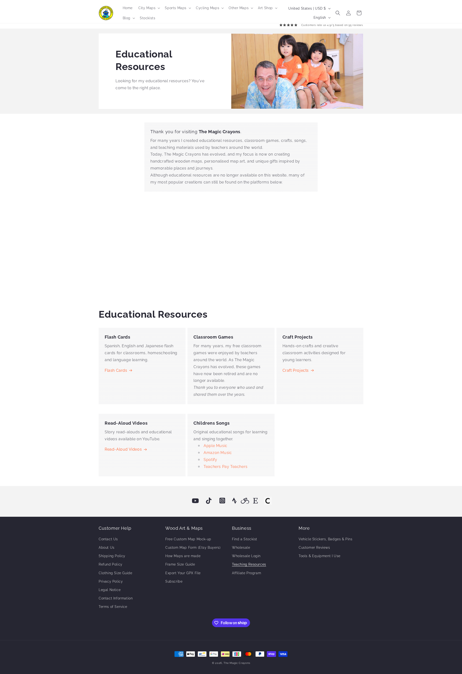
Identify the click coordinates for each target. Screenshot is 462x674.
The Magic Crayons (237, 663)
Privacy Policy (111, 581)
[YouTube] (195, 501)
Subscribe (173, 581)
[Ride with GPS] (245, 501)
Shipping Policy (112, 556)
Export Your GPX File (183, 573)
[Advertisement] (231, 248)
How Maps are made (182, 556)
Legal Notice (110, 590)
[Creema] (268, 501)
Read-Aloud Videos (123, 449)
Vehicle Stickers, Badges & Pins (326, 539)
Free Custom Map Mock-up (188, 539)
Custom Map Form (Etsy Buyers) (192, 547)
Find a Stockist (244, 539)
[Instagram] (222, 501)
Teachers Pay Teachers (226, 466)
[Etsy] (255, 501)
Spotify (210, 459)
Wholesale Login (246, 556)
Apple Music (215, 445)
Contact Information (116, 598)
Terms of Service (113, 607)
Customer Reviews (314, 547)
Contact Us (108, 539)
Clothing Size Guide (115, 573)
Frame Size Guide (180, 564)
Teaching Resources (249, 564)
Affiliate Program (246, 573)
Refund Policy (110, 564)
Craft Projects (295, 370)
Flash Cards (116, 370)
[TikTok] (209, 501)
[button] (148, 8)
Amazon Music (218, 452)
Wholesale (241, 547)
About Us (107, 547)
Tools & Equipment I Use (319, 556)
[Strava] (234, 501)
